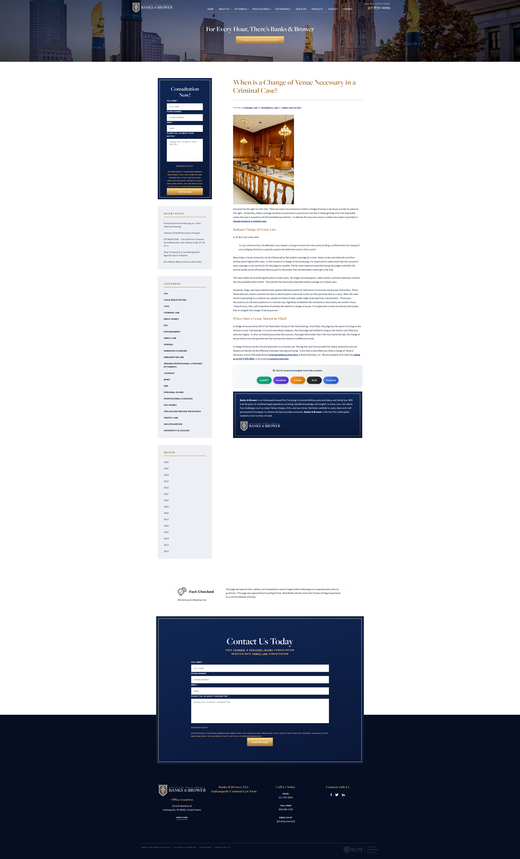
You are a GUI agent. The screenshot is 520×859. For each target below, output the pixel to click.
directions (182, 817)
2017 (166, 519)
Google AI (331, 380)
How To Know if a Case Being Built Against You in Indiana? (182, 254)
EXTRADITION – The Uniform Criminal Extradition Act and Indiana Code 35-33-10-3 (184, 242)
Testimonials (282, 9)
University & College (176, 430)
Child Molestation (175, 299)
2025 (166, 468)
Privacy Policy (222, 847)
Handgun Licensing (175, 350)
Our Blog (301, 9)
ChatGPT (264, 380)
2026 (166, 462)
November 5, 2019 (269, 107)
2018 (166, 513)
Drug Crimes (171, 319)
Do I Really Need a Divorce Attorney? (183, 261)
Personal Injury (174, 392)
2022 (166, 487)
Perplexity (281, 380)
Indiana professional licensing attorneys (183, 365)
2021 (166, 494)
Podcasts (317, 9)
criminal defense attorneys (283, 354)
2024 (166, 474)
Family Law (170, 338)
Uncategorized (173, 424)
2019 (166, 506)
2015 (166, 532)
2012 (166, 551)
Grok (314, 380)
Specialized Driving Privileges (182, 411)
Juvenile (169, 373)
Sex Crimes (170, 405)
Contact (333, 9)
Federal (168, 344)
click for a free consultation (260, 40)
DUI (166, 325)
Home (211, 9)
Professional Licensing (178, 398)
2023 (166, 481)
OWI (166, 385)
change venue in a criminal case (249, 221)
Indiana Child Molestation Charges (182, 233)
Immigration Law (174, 357)
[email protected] (291, 107)
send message (185, 191)
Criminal (239, 650)
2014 (166, 538)
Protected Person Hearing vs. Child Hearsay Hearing (182, 225)
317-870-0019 (379, 7)
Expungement (172, 331)
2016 (166, 525)
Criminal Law (250, 107)
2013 (166, 544)
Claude (297, 380)
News (167, 379)
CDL (166, 293)
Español (348, 9)
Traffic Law (171, 417)
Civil (167, 306)
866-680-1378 (286, 809)
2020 (166, 500)
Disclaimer (205, 847)
